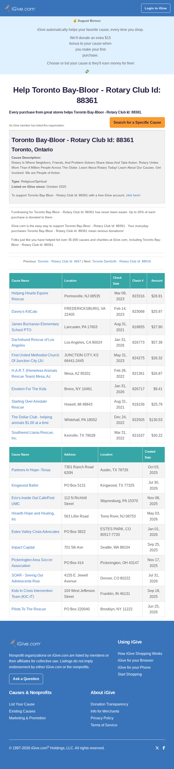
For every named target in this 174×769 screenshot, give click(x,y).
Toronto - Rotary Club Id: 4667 (59, 261)
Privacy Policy (102, 718)
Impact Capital (23, 547)
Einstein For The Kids (29, 389)
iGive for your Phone (134, 667)
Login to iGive (156, 8)
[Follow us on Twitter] (157, 748)
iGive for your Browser (135, 660)
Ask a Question (26, 679)
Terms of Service (104, 725)
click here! (133, 195)
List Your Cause (22, 704)
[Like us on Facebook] (164, 748)
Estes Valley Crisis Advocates (35, 532)
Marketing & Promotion (27, 718)
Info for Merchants (105, 711)
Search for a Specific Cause (137, 122)
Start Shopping (130, 674)
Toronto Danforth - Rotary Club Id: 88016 (121, 261)
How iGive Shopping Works (140, 654)
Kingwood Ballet (25, 485)
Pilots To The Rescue (29, 609)
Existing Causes (22, 711)
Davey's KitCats (24, 311)
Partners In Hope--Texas (31, 470)
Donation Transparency (109, 704)
